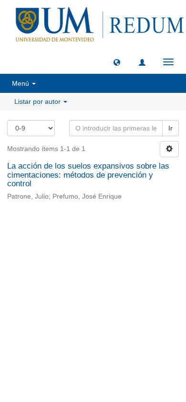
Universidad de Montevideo (73, 231)
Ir (170, 128)
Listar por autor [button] (38, 101)
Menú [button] (21, 83)
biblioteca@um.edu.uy (93, 253)
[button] (116, 62)
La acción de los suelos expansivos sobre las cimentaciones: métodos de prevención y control (88, 174)
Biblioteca (143, 231)
